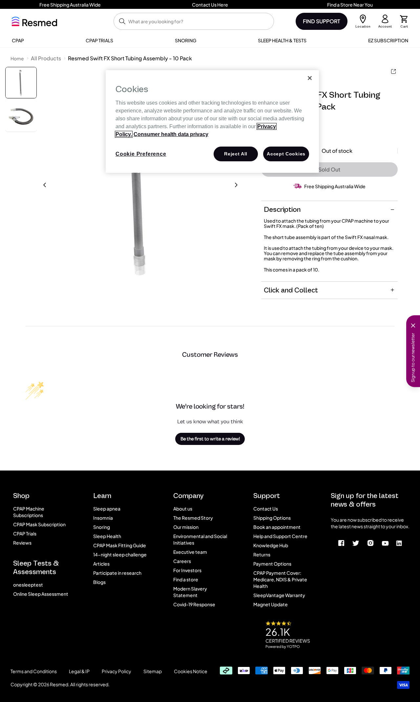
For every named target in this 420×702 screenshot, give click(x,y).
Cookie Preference (141, 154)
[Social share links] (393, 71)
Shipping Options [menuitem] (272, 518)
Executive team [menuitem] (190, 552)
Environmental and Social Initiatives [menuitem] (200, 539)
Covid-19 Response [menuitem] (194, 604)
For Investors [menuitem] (187, 570)
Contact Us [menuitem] (265, 508)
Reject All (235, 153)
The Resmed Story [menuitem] (193, 518)
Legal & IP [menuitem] (79, 671)
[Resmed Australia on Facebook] (341, 542)
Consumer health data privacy (171, 134)
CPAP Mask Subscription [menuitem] (39, 524)
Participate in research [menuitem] (117, 573)
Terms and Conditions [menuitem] (33, 671)
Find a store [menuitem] (185, 579)
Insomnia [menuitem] (103, 518)
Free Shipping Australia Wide (335, 186)
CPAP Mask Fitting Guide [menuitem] (119, 545)
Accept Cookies (286, 153)
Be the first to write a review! (210, 439)
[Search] (122, 21)
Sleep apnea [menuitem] (106, 508)
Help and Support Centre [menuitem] (280, 536)
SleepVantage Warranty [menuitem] (279, 595)
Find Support (321, 21)
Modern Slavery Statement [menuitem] (190, 592)
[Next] (236, 185)
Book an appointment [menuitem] (277, 527)
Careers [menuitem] (182, 561)
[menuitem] (18, 40)
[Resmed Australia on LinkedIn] (399, 542)
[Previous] (45, 185)
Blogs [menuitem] (99, 582)
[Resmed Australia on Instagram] (371, 542)
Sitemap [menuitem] (152, 671)
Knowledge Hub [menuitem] (270, 545)
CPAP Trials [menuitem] (24, 533)
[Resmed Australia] (34, 21)
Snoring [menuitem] (101, 527)
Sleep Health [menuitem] (107, 536)
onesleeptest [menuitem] (28, 585)
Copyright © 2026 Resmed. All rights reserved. (60, 684)
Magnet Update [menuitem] (270, 604)
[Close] (310, 78)
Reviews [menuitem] (22, 543)
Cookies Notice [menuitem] (190, 671)
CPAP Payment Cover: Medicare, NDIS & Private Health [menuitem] (280, 579)
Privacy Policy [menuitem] (116, 671)
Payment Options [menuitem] (272, 564)
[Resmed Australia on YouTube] (385, 542)
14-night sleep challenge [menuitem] (120, 554)
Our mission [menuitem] (186, 527)
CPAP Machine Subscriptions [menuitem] (28, 512)
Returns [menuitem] (261, 554)
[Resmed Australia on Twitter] (356, 542)
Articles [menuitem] (101, 564)
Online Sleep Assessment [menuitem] (40, 594)
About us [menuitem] (182, 508)
